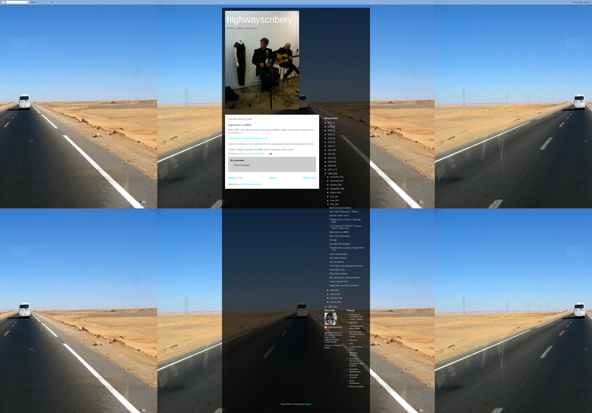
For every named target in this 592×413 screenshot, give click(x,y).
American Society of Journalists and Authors (356, 362)
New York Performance (339, 236)
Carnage (333, 240)
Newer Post (235, 177)
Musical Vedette (356, 386)
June (332, 200)
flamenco (353, 340)
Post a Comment (241, 165)
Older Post (309, 177)
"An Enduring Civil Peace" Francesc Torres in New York (345, 227)
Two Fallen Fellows (337, 258)
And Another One (337, 270)
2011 (330, 154)
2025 (330, 126)
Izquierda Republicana (354, 370)
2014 (330, 142)
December (335, 177)
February (334, 298)
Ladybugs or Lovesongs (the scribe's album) (356, 316)
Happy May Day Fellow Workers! (344, 285)
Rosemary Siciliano (353, 376)
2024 (330, 130)
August (333, 192)
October (334, 185)
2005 (330, 307)
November (335, 181)
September (335, 189)
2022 (330, 134)
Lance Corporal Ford (338, 281)
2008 (330, 166)
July (332, 196)
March (333, 294)
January (334, 302)
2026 (330, 123)
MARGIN (353, 322)
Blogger (307, 404)
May (332, 204)
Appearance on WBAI (339, 232)
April (332, 290)
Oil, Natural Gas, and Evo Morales (344, 277)
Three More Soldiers (338, 274)
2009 (330, 162)
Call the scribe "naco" (339, 215)
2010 (330, 158)
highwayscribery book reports (356, 327)
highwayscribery (259, 19)
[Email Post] (270, 153)
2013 (330, 146)
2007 (330, 170)
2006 (330, 173)
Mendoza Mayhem (353, 354)
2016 (330, 138)
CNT (351, 343)
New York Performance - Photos (343, 212)
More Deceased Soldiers (340, 208)
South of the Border (338, 254)
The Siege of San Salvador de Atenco (346, 266)
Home (272, 177)
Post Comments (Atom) (251, 184)
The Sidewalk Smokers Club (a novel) (356, 334)
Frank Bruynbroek (354, 382)
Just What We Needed (339, 244)
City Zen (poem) (336, 262)
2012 (330, 150)
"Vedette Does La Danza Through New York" (248, 138)
